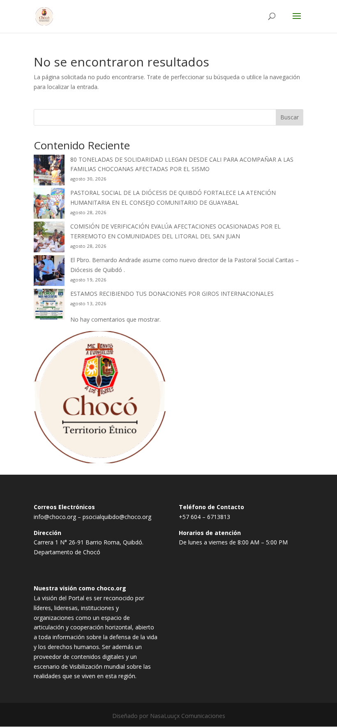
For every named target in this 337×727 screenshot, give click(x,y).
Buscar (289, 117)
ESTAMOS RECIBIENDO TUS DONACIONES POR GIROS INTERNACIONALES (172, 293)
